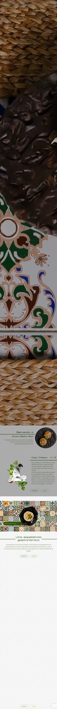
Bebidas (22, 612)
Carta (22, 606)
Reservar (24, 556)
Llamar (34, 556)
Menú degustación (22, 618)
